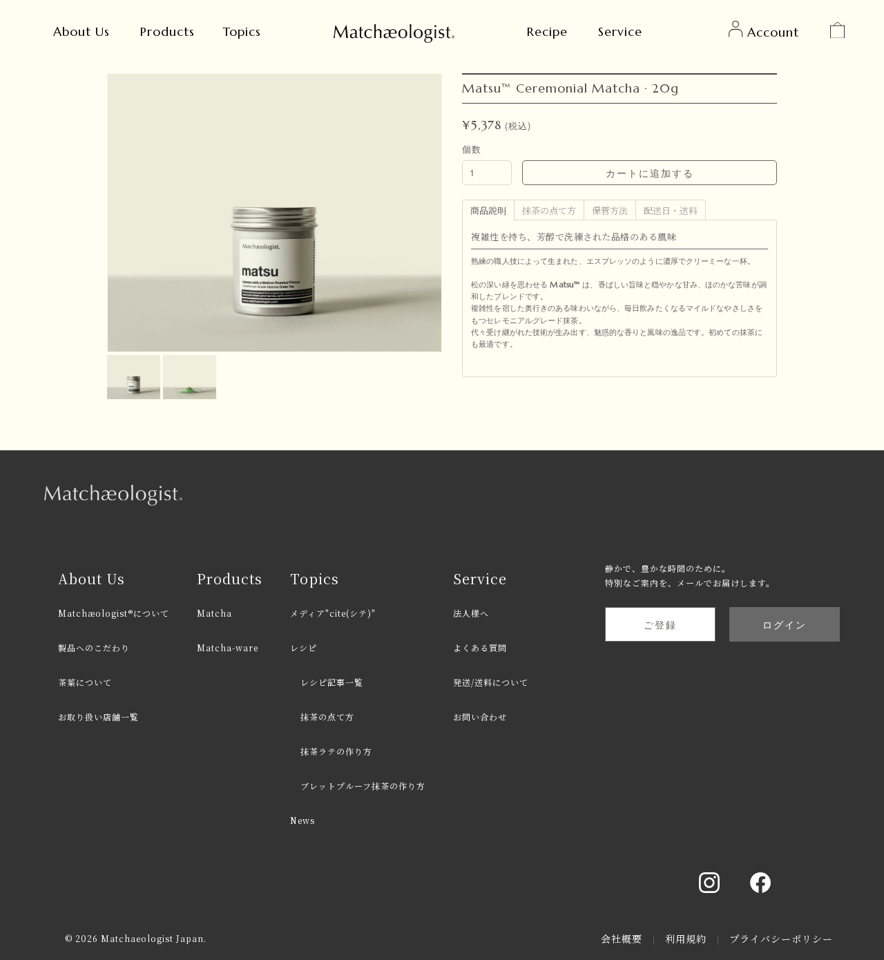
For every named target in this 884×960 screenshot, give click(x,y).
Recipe (547, 31)
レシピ (303, 647)
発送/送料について (490, 682)
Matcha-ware (227, 647)
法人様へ (471, 613)
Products (167, 31)
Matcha (214, 613)
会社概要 (623, 938)
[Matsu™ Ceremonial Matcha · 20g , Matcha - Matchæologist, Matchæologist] (135, 361)
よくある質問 (480, 647)
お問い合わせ (480, 716)
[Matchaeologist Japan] (394, 30)
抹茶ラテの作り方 (336, 751)
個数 (471, 148)
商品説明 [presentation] (488, 210)
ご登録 (660, 624)
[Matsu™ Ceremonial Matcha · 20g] (189, 361)
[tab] (488, 209)
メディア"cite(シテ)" (333, 613)
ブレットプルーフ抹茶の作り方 (362, 785)
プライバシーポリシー (781, 938)
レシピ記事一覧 (331, 682)
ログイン (784, 624)
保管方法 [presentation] (610, 210)
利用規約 (687, 938)
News (302, 820)
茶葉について (85, 682)
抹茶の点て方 (327, 716)
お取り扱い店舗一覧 (98, 716)
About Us (81, 31)
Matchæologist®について (113, 613)
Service (620, 31)
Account (773, 33)
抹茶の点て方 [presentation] (549, 210)
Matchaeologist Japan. (153, 938)
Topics (241, 31)
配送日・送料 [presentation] (671, 210)
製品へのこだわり (94, 647)
